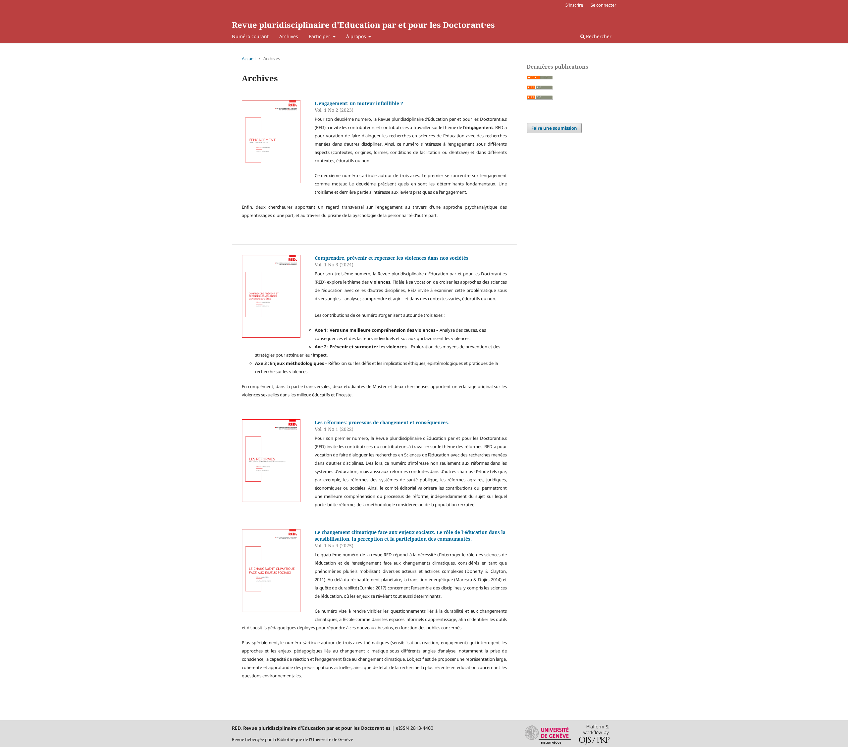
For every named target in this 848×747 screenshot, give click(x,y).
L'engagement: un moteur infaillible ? (359, 103)
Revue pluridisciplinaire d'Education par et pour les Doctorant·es (363, 24)
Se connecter (603, 5)
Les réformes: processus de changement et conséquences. (382, 422)
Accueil (248, 58)
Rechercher (598, 36)
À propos (356, 36)
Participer (320, 36)
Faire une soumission (554, 128)
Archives (288, 36)
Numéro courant (250, 36)
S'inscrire (574, 5)
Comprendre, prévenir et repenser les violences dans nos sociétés (391, 258)
